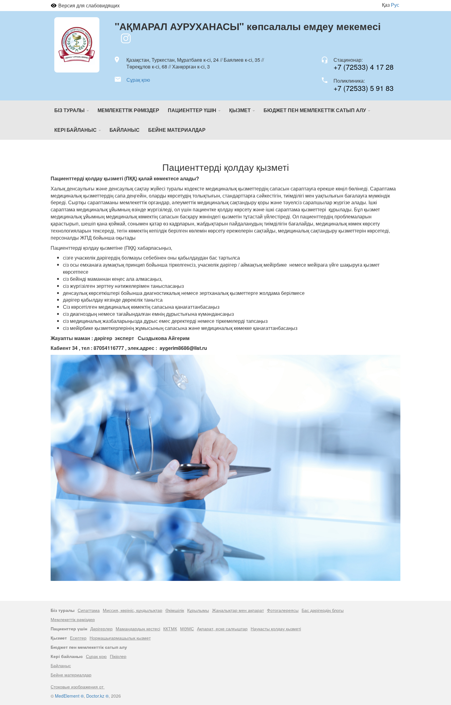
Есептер (78, 638)
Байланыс (125, 129)
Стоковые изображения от (78, 686)
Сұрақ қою (138, 79)
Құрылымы (198, 610)
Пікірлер (118, 656)
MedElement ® (69, 696)
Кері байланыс (76, 129)
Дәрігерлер (101, 628)
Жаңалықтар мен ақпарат (238, 610)
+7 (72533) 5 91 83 (363, 88)
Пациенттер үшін (193, 110)
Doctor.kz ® (97, 696)
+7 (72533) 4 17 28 (363, 66)
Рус (395, 4)
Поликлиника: (349, 80)
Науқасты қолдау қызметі (276, 628)
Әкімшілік (174, 610)
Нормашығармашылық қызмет (120, 638)
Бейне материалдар (177, 129)
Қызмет (240, 110)
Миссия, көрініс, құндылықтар (132, 610)
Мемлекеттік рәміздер (128, 110)
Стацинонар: (348, 60)
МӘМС (187, 628)
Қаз (386, 4)
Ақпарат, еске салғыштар (222, 628)
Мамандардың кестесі (138, 628)
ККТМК (170, 628)
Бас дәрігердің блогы (323, 610)
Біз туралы (70, 110)
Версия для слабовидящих (89, 5)
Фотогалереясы (283, 610)
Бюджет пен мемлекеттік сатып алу (315, 110)
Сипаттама (89, 610)
